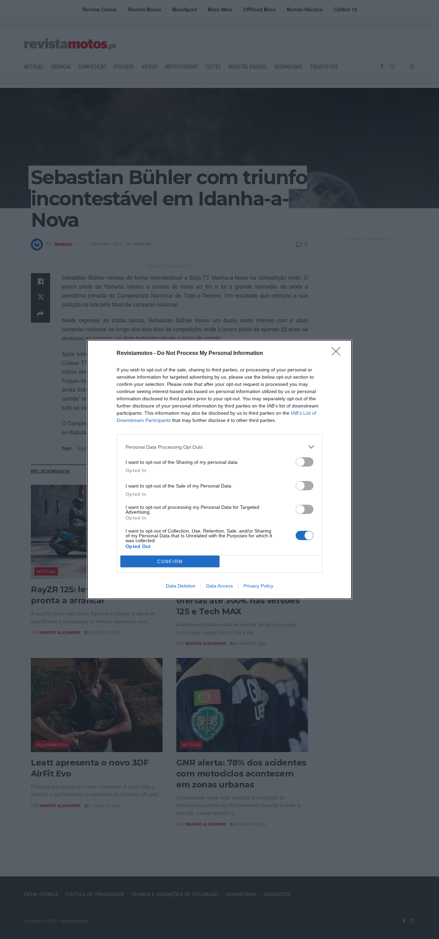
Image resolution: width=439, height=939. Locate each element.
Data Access (219, 586)
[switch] (304, 462)
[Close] (338, 353)
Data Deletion (180, 586)
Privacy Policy (258, 586)
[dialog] (219, 469)
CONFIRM (170, 561)
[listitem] (219, 446)
